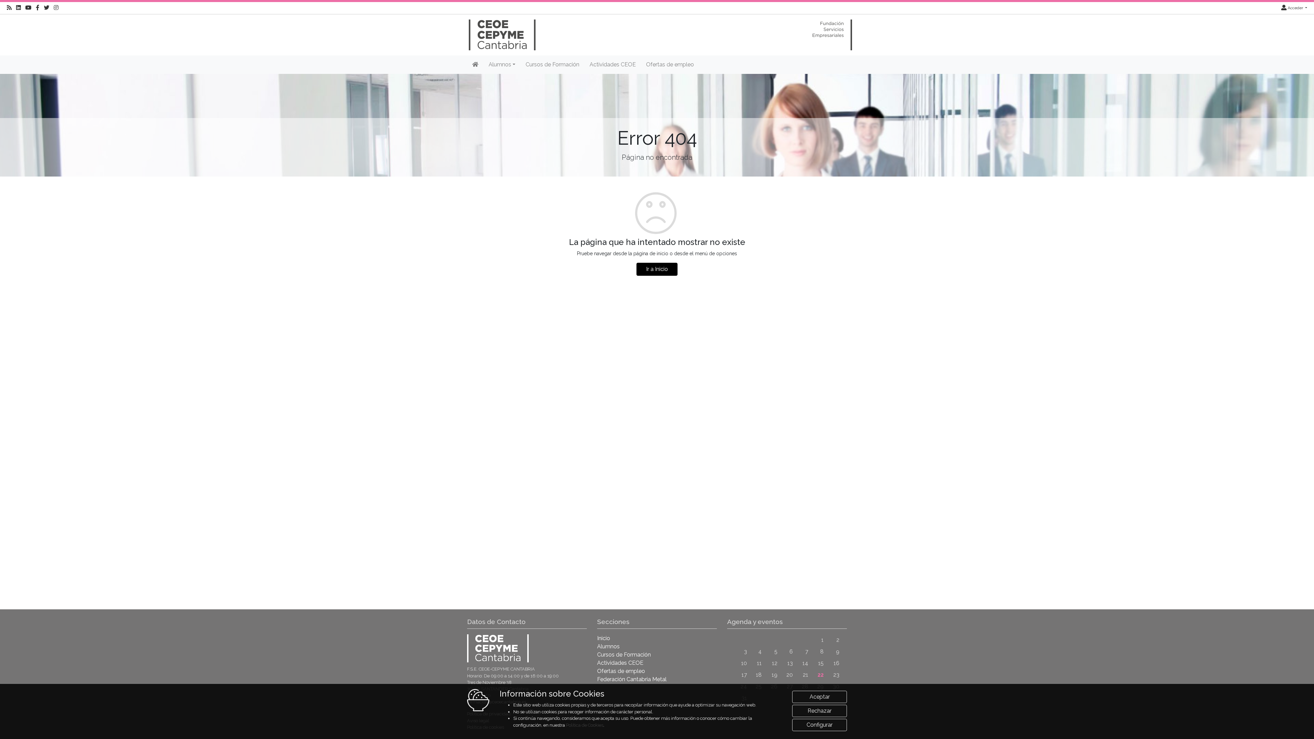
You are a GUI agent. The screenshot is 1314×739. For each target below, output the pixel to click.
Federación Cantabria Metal (632, 679)
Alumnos (608, 646)
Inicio (603, 638)
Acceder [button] (1295, 7)
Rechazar (820, 711)
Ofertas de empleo (670, 64)
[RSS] (9, 7)
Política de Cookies (584, 725)
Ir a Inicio (657, 269)
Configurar (820, 725)
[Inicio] (501, 31)
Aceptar (820, 696)
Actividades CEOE (613, 64)
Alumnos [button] (500, 64)
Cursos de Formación (552, 64)
